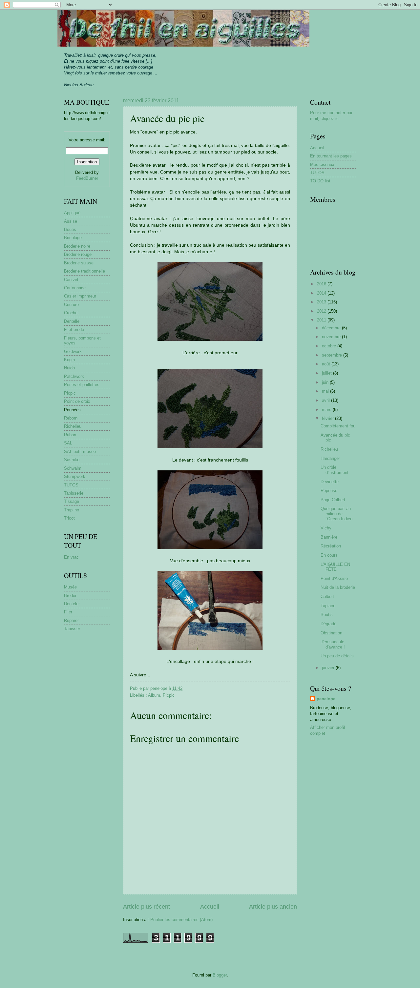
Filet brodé (74, 329)
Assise (70, 221)
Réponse (329, 490)
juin (326, 382)
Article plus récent (146, 906)
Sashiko (71, 459)
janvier (329, 667)
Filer (68, 611)
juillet (327, 373)
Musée (70, 587)
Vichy (326, 527)
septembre (332, 355)
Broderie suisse (79, 262)
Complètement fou (338, 425)
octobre (329, 345)
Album (154, 695)
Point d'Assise (334, 578)
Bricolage (73, 237)
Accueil (209, 906)
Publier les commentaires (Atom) (181, 919)
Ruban (70, 434)
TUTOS (71, 485)
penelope (326, 698)
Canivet (71, 279)
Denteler (72, 603)
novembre (332, 336)
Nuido (69, 367)
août (326, 363)
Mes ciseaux (322, 164)
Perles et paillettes (81, 384)
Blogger (220, 975)
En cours (329, 555)
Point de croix (77, 401)
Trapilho (71, 509)
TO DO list (320, 180)
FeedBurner (87, 178)
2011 (322, 320)
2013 (322, 301)
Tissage (71, 501)
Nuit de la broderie (338, 587)
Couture (71, 304)
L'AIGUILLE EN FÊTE (335, 567)
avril (326, 400)
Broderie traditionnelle (84, 271)
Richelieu (72, 426)
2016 (322, 283)
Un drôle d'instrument (334, 470)
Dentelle (71, 321)
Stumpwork (74, 476)
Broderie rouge (78, 254)
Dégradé (328, 623)
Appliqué (72, 212)
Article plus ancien (273, 906)
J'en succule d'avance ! (333, 644)
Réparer (71, 620)
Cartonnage (75, 287)
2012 (322, 311)
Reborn (70, 418)
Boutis (70, 229)
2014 (322, 293)
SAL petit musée (80, 451)
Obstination (331, 632)
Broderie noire (77, 246)
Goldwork (73, 351)
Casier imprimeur (80, 296)
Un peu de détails (337, 655)
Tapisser (72, 628)
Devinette (330, 481)
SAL (68, 443)
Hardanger (330, 458)
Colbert (327, 596)
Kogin (69, 359)
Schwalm (72, 468)
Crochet (71, 312)
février (328, 418)
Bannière (329, 537)
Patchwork (74, 376)
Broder (70, 595)
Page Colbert (333, 499)
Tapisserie (73, 493)
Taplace (328, 605)
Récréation (331, 546)
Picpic (169, 695)
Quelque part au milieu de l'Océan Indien (336, 513)
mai (326, 391)
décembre (332, 327)
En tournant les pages (331, 156)
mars (327, 409)
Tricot (69, 518)
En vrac (71, 557)
